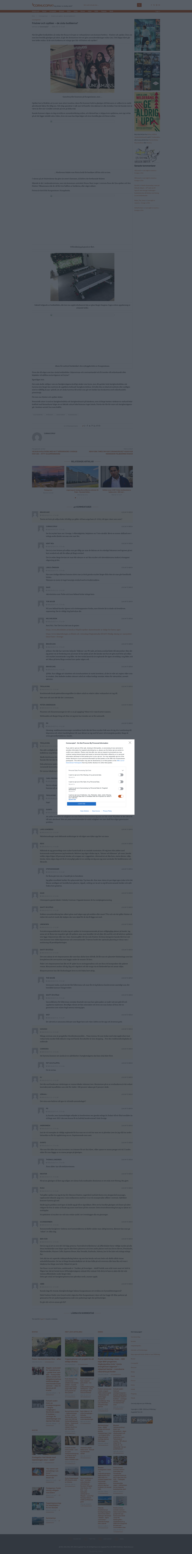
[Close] (130, 743)
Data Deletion (84, 811)
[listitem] (96, 770)
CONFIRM (81, 804)
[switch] (120, 774)
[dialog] (96, 777)
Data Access (96, 811)
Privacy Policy (107, 811)
